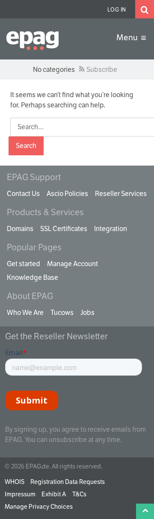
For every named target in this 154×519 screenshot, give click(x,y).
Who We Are (25, 312)
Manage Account (72, 263)
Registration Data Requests (67, 482)
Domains (20, 228)
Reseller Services (121, 193)
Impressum (20, 494)
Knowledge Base (32, 277)
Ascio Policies (67, 193)
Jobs (87, 312)
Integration (110, 228)
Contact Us (23, 193)
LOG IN (116, 9)
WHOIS (14, 482)
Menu (127, 37)
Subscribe (101, 69)
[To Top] (145, 511)
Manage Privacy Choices (39, 506)
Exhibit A (53, 494)
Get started (23, 263)
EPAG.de (39, 40)
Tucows (62, 312)
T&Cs (79, 494)
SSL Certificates (63, 228)
